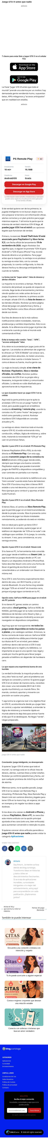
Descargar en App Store (24, 191)
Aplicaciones (6, 1061)
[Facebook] (4, 848)
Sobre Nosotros (7, 1079)
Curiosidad (6, 1064)
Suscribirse (34, 1110)
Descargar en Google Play (24, 184)
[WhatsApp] (17, 848)
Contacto (5, 1088)
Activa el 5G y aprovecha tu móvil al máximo (12, 909)
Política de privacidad (9, 1085)
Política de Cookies (8, 1082)
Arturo (17, 861)
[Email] (30, 848)
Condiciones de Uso (9, 1076)
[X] (11, 848)
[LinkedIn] (24, 848)
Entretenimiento (8, 1066)
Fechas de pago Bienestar (38, 909)
